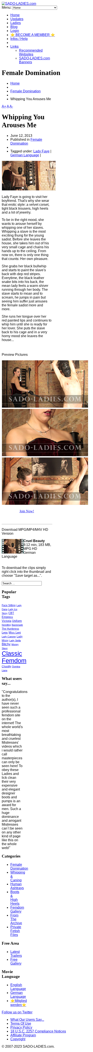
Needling (6, 625)
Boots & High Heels (14, 897)
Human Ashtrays (17, 886)
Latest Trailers (16, 953)
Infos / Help (19, 39)
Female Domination (25, 91)
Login (14, 31)
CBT (11, 613)
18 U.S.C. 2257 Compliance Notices (38, 1031)
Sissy (5, 613)
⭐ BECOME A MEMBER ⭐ (32, 35)
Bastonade (17, 625)
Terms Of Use (20, 1023)
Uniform (17, 620)
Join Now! (26, 511)
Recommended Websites (31, 52)
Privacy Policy (21, 1027)
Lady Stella (15, 640)
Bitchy (6, 644)
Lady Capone (9, 636)
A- (11, 106)
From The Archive (16, 919)
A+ (4, 106)
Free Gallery (15, 961)
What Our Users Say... (27, 1019)
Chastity (6, 666)
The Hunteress (10, 628)
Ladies (15, 23)
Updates (16, 19)
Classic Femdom (14, 657)
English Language (18, 987)
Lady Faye (41, 151)
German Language (24, 155)
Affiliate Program (23, 1035)
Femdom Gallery (17, 909)
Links (14, 46)
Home (15, 15)
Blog (14, 27)
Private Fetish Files (15, 931)
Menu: (7, 7)
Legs (5, 632)
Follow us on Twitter (17, 1012)
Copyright (17, 1039)
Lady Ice (12, 609)
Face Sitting (9, 605)
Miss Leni (15, 632)
